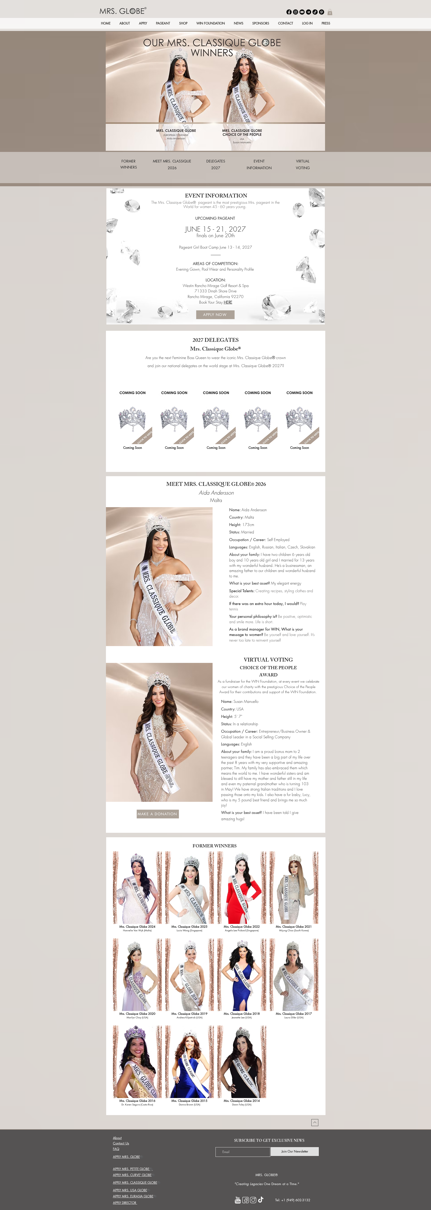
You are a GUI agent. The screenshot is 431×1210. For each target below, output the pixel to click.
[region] (128, 168)
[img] (132, 422)
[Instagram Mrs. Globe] (253, 1200)
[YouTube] (302, 12)
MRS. (259, 1175)
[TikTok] (315, 12)
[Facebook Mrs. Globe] (245, 1200)
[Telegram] (308, 12)
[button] (329, 12)
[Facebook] (289, 12)
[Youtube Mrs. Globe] (237, 1200)
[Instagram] (295, 12)
